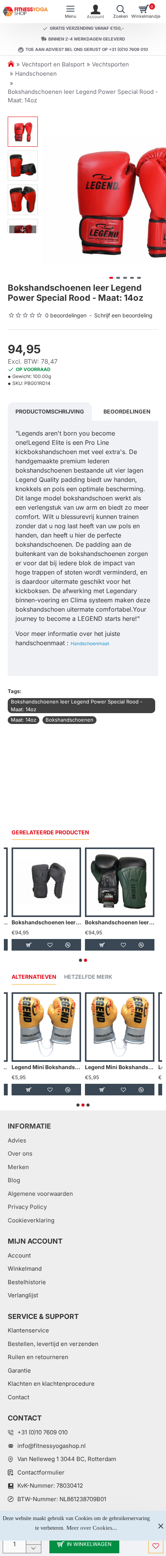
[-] (33, 1548)
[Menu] (70, 11)
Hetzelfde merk (88, 976)
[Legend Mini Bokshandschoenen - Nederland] (119, 1027)
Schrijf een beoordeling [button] (123, 315)
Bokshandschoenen (69, 720)
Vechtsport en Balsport (53, 64)
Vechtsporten (110, 64)
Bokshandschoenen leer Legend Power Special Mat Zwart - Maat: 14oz (46, 922)
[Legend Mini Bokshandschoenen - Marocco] (46, 1027)
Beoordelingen (127, 411)
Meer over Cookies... (91, 1528)
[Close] (160, 1525)
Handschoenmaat (90, 643)
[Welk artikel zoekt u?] (120, 11)
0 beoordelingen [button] (65, 315)
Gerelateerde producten (50, 832)
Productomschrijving (49, 411)
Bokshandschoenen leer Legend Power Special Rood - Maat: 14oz (76, 705)
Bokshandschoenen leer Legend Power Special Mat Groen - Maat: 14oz (119, 922)
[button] (49, 199)
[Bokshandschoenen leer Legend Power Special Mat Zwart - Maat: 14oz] (46, 882)
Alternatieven (34, 976)
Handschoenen (36, 73)
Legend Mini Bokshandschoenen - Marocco (46, 1067)
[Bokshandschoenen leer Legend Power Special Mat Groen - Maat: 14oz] (119, 882)
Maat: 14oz (23, 720)
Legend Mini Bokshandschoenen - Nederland (119, 1067)
